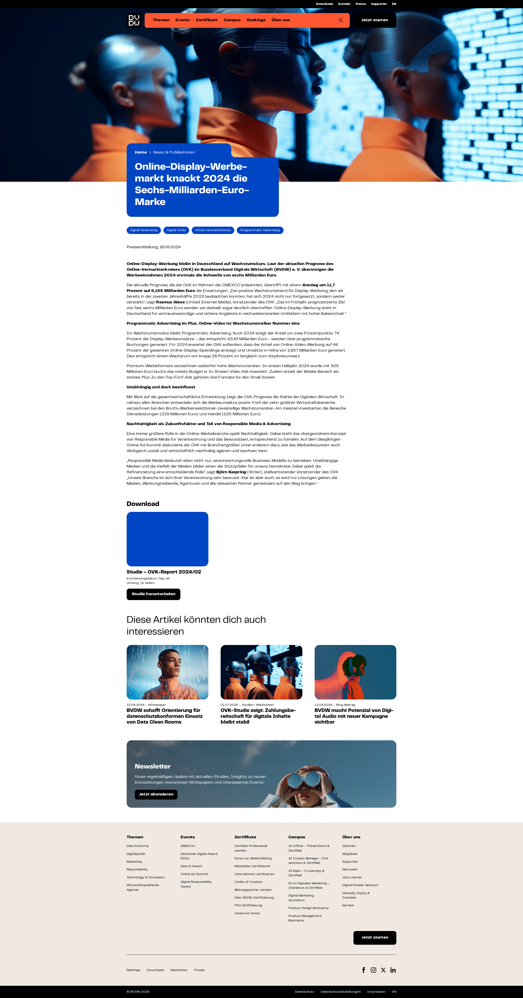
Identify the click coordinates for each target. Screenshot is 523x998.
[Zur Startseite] (134, 20)
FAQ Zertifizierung (248, 905)
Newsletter (179, 970)
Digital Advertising (144, 230)
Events (188, 837)
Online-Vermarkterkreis (213, 230)
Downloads (324, 4)
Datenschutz (304, 991)
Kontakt (344, 4)
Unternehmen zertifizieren (254, 874)
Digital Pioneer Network (360, 885)
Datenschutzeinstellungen (341, 991)
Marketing (134, 861)
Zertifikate (245, 837)
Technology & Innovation (146, 877)
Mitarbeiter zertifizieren (252, 866)
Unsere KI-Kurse (247, 913)
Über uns (351, 837)
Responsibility (137, 869)
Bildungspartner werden (253, 890)
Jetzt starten (374, 20)
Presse (361, 4)
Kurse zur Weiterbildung (253, 858)
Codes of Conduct (249, 882)
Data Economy (138, 846)
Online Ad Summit (194, 874)
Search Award (191, 866)
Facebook (363, 970)
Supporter (379, 4)
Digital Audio (176, 230)
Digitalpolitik (136, 854)
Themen (135, 837)
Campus (296, 837)
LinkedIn (393, 970)
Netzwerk (350, 869)
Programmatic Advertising (260, 230)
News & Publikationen (174, 152)
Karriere (348, 905)
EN (394, 4)
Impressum (376, 991)
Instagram (373, 970)
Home (141, 152)
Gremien (348, 846)
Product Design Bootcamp (308, 908)
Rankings (133, 970)
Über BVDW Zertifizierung (254, 897)
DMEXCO (188, 846)
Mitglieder (350, 854)
